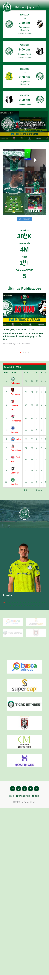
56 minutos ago (9, 343)
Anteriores (10, 490)
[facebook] (30, 788)
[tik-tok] (24, 788)
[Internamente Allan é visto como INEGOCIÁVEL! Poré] (13, 182)
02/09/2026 (24, 95)
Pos (6, 372)
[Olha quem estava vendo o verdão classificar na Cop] (35, 160)
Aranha (7, 595)
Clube (13, 372)
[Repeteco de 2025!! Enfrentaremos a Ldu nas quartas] (13, 160)
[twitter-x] (36, 788)
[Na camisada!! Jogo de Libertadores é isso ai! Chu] (35, 204)
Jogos (19, 329)
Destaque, (17, 128)
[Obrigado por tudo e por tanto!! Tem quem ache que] (35, 182)
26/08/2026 (24, 15)
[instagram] (18, 788)
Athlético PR (14, 407)
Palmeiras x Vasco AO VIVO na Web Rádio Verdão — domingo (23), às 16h (24, 124)
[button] (44, 6)
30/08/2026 (24, 69)
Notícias (32, 128)
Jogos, (25, 128)
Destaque (8, 329)
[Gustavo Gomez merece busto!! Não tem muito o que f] (13, 204)
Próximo (40, 490)
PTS (26, 372)
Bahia (18, 439)
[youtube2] (12, 788)
